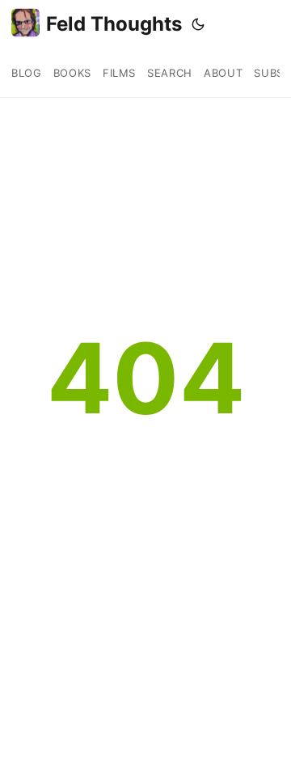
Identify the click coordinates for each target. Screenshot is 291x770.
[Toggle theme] (198, 24)
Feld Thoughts (114, 24)
